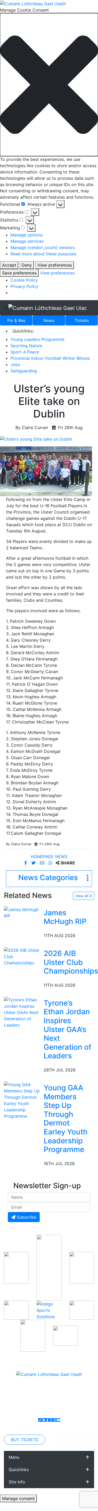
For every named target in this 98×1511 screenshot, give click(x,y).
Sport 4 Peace (24, 352)
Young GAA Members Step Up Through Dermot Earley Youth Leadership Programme (66, 1118)
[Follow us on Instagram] (54, 1420)
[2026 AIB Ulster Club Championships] (23, 956)
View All (82, 896)
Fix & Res (16, 320)
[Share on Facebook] (26, 862)
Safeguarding (23, 370)
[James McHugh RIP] (23, 912)
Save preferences (19, 273)
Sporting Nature (26, 345)
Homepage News (49, 856)
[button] (49, 84)
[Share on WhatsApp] (51, 862)
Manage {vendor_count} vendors (42, 247)
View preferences (54, 265)
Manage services (27, 241)
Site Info (17, 1481)
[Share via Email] (43, 862)
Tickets (81, 320)
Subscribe (25, 1217)
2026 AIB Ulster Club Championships (71, 962)
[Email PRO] (43, 1420)
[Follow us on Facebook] (47, 1420)
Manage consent (18, 1498)
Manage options (26, 234)
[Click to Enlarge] (49, 439)
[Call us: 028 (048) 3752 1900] (40, 1420)
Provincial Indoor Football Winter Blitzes (50, 358)
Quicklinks (19, 1469)
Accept (9, 265)
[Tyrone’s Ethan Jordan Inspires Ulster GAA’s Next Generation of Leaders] (23, 1012)
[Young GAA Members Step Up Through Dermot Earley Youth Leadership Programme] (23, 1099)
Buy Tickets (24, 1439)
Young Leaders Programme (37, 339)
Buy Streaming (73, 1439)
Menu (14, 1457)
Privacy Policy (24, 286)
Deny (27, 265)
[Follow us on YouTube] (58, 1420)
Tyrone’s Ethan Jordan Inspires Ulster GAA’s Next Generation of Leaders (67, 1029)
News (48, 320)
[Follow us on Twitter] (51, 1420)
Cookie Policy (24, 280)
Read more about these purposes (43, 253)
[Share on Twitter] (34, 862)
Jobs (15, 364)
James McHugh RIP (65, 917)
